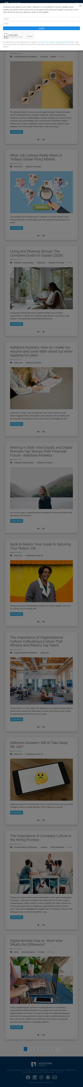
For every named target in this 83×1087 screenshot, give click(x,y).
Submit (41, 28)
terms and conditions (48, 42)
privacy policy (64, 42)
